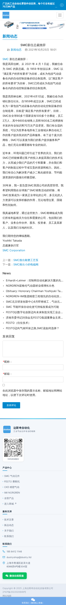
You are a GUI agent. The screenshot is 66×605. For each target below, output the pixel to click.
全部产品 (9, 498)
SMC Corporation (14, 250)
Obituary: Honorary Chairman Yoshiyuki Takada (34, 291)
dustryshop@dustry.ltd (19, 557)
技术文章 (9, 519)
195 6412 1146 (14, 551)
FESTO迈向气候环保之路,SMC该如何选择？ (32, 328)
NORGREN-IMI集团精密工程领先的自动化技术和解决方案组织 (34, 296)
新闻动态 (16, 49)
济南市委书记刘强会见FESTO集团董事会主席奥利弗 (34, 317)
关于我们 (9, 530)
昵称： (7, 361)
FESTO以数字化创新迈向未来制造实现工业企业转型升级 (34, 312)
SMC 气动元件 (12, 475)
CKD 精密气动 (11, 487)
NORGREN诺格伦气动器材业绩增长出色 (30, 285)
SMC (6, 59)
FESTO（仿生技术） (18, 322)
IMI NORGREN (12, 492)
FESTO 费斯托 (12, 481)
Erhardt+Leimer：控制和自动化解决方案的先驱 (34, 280)
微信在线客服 (16, 575)
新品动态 (9, 525)
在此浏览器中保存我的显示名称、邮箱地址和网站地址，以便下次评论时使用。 (32, 393)
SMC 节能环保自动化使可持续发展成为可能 (32, 306)
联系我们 (9, 536)
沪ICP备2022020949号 (14, 592)
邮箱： (7, 373)
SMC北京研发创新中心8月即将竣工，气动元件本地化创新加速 (34, 301)
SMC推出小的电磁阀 (25, 264)
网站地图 (7, 595)
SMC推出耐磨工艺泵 (25, 260)
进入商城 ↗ (10, 503)
